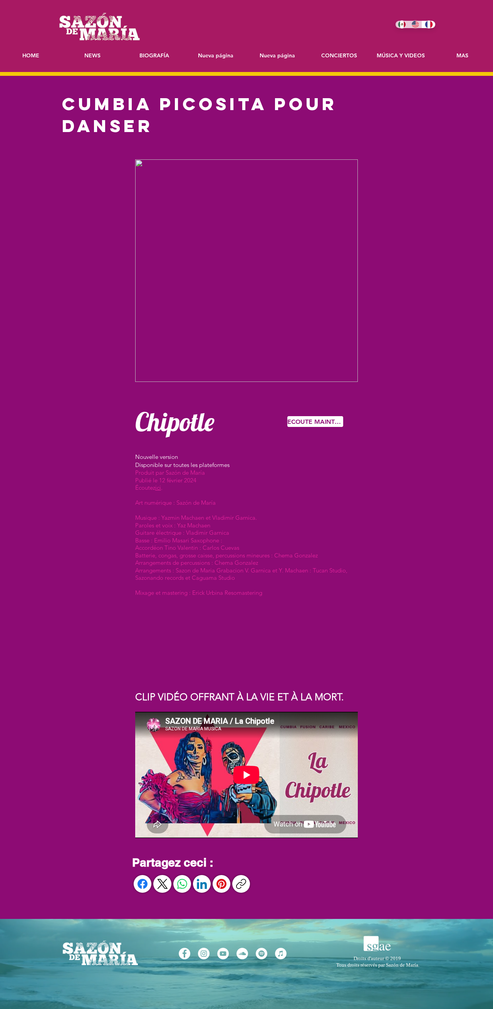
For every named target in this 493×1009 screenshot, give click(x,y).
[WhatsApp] (182, 884)
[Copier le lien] (241, 884)
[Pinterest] (221, 884)
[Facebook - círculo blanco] (184, 953)
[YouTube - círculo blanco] (223, 953)
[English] (415, 24)
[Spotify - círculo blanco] (261, 953)
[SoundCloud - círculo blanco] (242, 953)
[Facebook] (142, 884)
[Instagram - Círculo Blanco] (204, 953)
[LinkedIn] (202, 884)
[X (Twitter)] (162, 884)
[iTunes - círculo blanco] (281, 953)
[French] (428, 24)
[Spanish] (402, 24)
